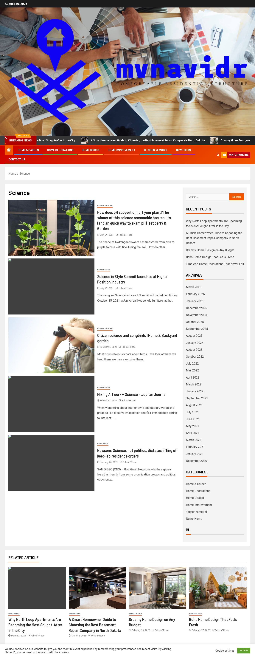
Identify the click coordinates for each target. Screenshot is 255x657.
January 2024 (194, 343)
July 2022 (192, 363)
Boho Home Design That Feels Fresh (210, 257)
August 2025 (194, 335)
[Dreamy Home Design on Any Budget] (157, 588)
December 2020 (196, 461)
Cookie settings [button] (224, 650)
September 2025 (197, 329)
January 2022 (194, 391)
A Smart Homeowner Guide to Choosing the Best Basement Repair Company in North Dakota (127, 140)
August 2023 (194, 349)
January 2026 (194, 301)
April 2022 (192, 377)
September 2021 (197, 398)
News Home (184, 150)
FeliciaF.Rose (125, 235)
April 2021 (192, 433)
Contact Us (16, 159)
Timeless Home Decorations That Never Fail (215, 264)
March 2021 (193, 440)
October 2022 (195, 356)
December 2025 (196, 308)
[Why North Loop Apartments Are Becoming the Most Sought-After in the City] (37, 588)
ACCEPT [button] (244, 650)
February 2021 (195, 447)
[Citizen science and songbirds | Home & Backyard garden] (51, 345)
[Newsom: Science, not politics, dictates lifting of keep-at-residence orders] (51, 463)
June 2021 (193, 419)
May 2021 (192, 426)
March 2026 (193, 287)
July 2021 (192, 412)
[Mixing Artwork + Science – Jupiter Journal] (51, 404)
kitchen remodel (156, 150)
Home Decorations (60, 150)
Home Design (90, 150)
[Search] (218, 155)
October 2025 (195, 322)
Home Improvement (121, 150)
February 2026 (195, 294)
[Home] (9, 150)
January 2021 (194, 454)
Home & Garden (28, 150)
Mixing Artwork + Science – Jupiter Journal (132, 394)
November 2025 (196, 315)
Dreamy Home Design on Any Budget (222, 140)
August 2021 (194, 405)
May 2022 (192, 370)
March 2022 (193, 384)
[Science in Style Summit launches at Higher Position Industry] (51, 286)
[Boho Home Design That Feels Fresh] (218, 588)
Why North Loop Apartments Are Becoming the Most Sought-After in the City (35, 625)
